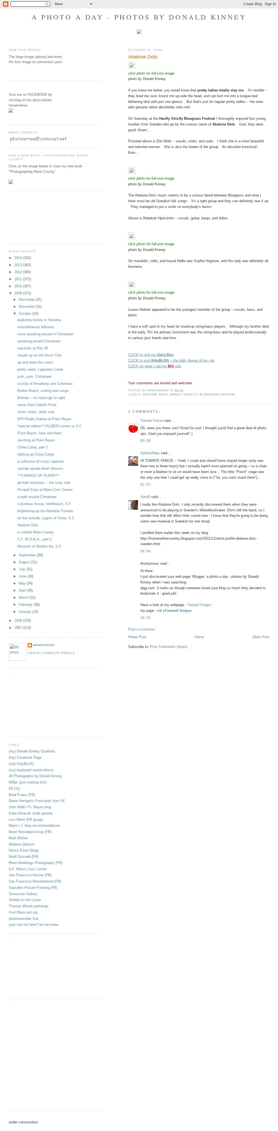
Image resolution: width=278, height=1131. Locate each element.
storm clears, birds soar (36, 412)
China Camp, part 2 (32, 447)
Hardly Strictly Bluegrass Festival (202, 394)
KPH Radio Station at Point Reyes (44, 419)
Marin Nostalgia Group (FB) (30, 832)
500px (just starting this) (28, 782)
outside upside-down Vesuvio (40, 468)
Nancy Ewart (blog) (24, 850)
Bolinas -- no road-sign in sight (41, 398)
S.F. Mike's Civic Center (28, 869)
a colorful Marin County (35, 532)
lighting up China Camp (35, 454)
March (24, 597)
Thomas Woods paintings (29, 906)
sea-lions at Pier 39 (32, 348)
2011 (18, 279)
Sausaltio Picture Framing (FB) (33, 888)
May (23, 583)
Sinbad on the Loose (25, 900)
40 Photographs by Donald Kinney (35, 776)
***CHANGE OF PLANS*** (38, 476)
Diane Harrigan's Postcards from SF (37, 801)
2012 (18, 272)
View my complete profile (51, 652)
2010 (18, 286)
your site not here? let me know (33, 925)
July (22, 569)
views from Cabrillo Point (36, 405)
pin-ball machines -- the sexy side (43, 483)
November (27, 307)
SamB (145, 497)
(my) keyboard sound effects (31, 770)
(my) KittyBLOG (21, 764)
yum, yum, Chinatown (34, 376)
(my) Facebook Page (25, 757)
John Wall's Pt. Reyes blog (30, 807)
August (25, 562)
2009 (18, 293)
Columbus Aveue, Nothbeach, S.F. (44, 504)
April (23, 590)
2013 (18, 265)
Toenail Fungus (199, 605)
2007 (18, 628)
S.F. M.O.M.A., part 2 (34, 539)
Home (199, 637)
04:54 (145, 551)
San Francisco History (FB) (30, 875)
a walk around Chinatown (36, 497)
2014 (18, 258)
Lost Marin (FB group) (26, 819)
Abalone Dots (155, 394)
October (25, 314)
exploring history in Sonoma (39, 320)
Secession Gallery (23, 894)
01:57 (145, 484)
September (28, 555)
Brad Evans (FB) (22, 795)
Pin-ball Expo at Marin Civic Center (44, 490)
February (26, 605)
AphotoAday (150, 453)
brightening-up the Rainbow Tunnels (45, 511)
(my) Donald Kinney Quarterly (32, 751)
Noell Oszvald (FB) (24, 857)
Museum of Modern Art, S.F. (39, 546)
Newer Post (137, 637)
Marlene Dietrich (21, 844)
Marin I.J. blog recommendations (34, 825)
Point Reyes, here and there (39, 433)
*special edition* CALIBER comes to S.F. (49, 426)
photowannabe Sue (24, 919)
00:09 (145, 441)
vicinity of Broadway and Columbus (45, 384)
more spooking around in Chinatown (45, 334)
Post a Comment (141, 629)
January (25, 612)
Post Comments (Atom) (168, 647)
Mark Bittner (18, 838)
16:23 (145, 618)
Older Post (260, 637)
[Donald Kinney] (11, 111)
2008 (18, 621)
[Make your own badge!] (9, 116)
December (27, 299)
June (23, 576)
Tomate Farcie (151, 421)
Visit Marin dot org (23, 912)
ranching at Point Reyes (36, 440)
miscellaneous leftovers (36, 327)
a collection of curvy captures (40, 461)
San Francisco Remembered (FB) (35, 881)
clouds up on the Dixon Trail (39, 355)
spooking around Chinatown (39, 341)
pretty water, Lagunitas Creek (40, 369)
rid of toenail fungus (174, 610)
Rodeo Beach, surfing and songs (43, 391)
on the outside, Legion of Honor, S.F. (46, 518)
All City (14, 788)
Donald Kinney (18, 105)
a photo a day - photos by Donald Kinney (139, 16)
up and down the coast (35, 362)
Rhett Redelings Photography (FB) (35, 863)
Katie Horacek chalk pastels (31, 813)
